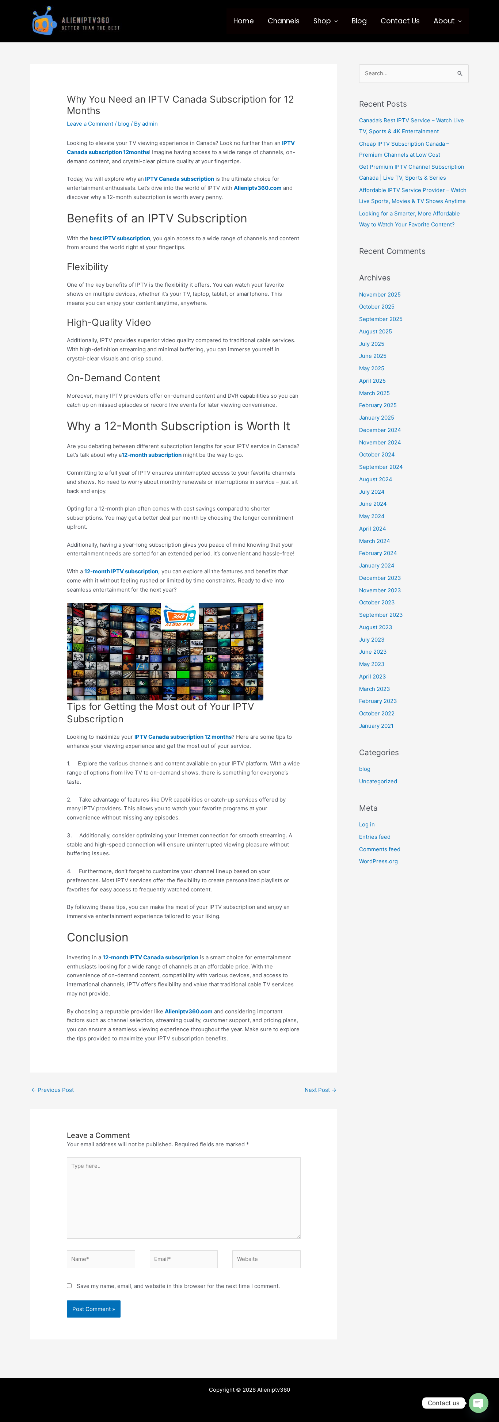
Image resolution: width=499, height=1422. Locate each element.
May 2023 (372, 664)
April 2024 (372, 528)
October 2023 (377, 602)
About (444, 21)
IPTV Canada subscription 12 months (183, 736)
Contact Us (400, 21)
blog (123, 123)
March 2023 (374, 688)
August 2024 (375, 479)
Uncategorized (378, 781)
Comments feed (379, 849)
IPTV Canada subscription (179, 178)
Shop (322, 21)
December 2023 (380, 577)
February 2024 (378, 553)
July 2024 (372, 491)
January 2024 (377, 565)
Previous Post (52, 1089)
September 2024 (381, 466)
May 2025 (371, 368)
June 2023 (373, 651)
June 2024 (373, 503)
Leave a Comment (90, 123)
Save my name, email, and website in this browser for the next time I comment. (178, 1286)
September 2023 (381, 614)
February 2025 (378, 405)
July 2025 (371, 343)
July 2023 (372, 639)
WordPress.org (378, 861)
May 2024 (372, 516)
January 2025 (376, 417)
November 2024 (380, 442)
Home (243, 21)
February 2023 (378, 700)
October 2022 (377, 713)
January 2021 (376, 725)
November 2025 (380, 294)
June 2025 (372, 355)
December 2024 (380, 430)
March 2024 (374, 541)
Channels (284, 21)
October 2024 (377, 454)
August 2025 (375, 331)
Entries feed (375, 836)
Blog (359, 21)
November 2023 (380, 590)
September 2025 (381, 319)
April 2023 (372, 676)
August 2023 (375, 627)
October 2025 (377, 306)
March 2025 (374, 393)
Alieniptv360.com (258, 187)
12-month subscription (152, 454)
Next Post (320, 1089)
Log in (367, 824)
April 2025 (372, 380)
